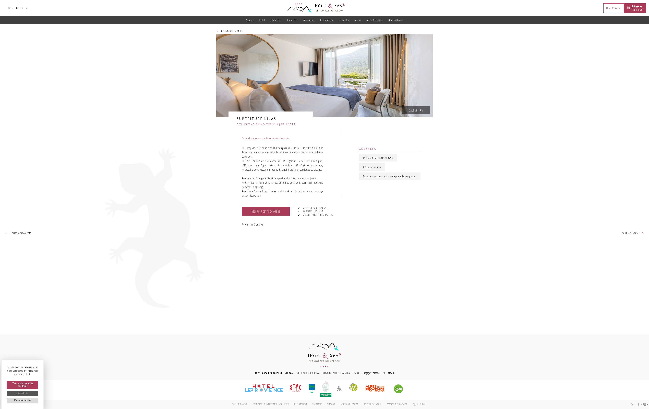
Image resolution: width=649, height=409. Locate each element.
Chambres (276, 20)
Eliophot (421, 404)
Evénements (326, 20)
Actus (358, 20)
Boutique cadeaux (372, 404)
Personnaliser (22, 400)
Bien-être (292, 20)
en (22, 8)
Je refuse (22, 393)
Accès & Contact (375, 20)
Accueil (249, 20)
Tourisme (317, 404)
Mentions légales (349, 404)
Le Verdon (344, 20)
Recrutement (300, 404)
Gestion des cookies (397, 404)
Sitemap (331, 404)
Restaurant (308, 20)
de (27, 8)
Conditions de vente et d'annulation (271, 404)
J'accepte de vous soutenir (22, 385)
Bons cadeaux (395, 20)
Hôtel (262, 20)
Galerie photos (239, 404)
